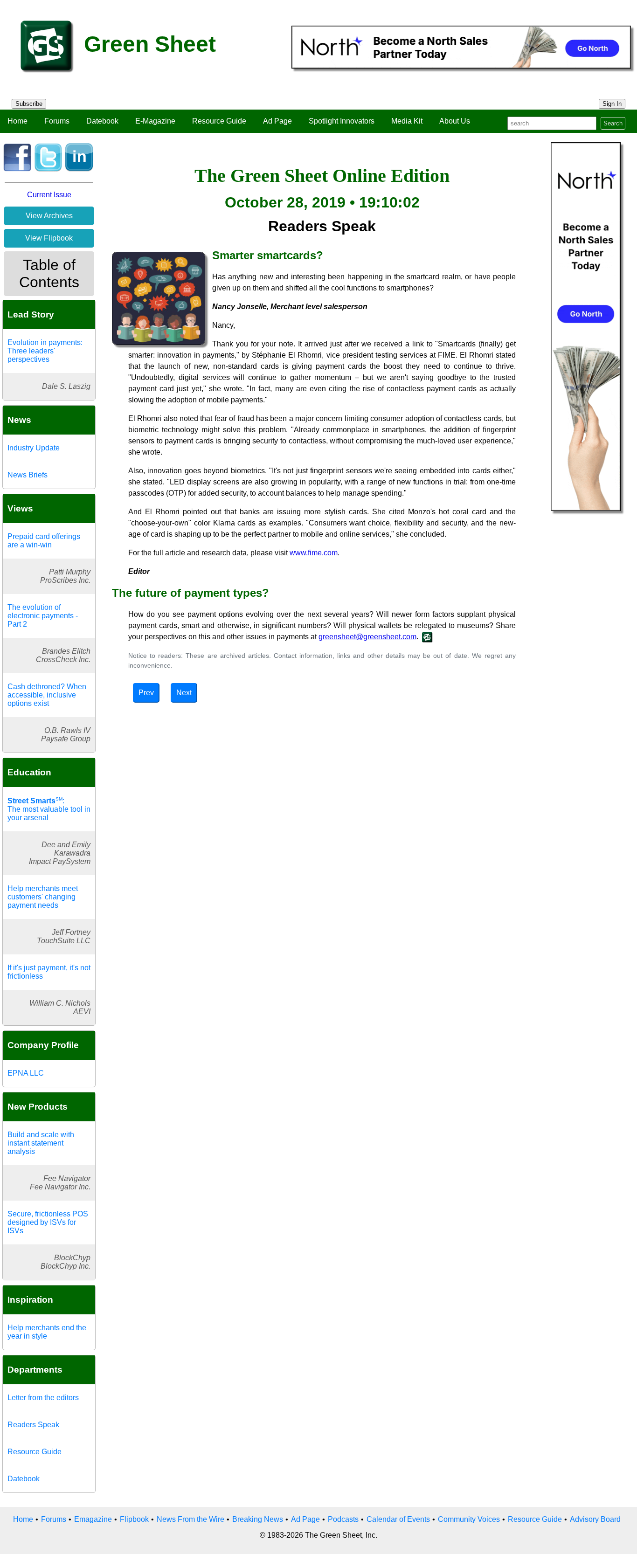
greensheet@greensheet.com (367, 637)
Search (613, 123)
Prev (146, 693)
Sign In (612, 103)
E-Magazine (155, 121)
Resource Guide (219, 121)
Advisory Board (595, 1519)
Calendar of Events (398, 1519)
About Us (454, 121)
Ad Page (277, 121)
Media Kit (406, 121)
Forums (56, 121)
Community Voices (469, 1519)
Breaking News (257, 1519)
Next (184, 693)
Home (17, 121)
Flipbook (134, 1519)
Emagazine (93, 1519)
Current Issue (49, 195)
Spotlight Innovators (341, 121)
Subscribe (28, 103)
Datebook (102, 121)
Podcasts (343, 1519)
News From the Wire (190, 1519)
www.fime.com (314, 553)
